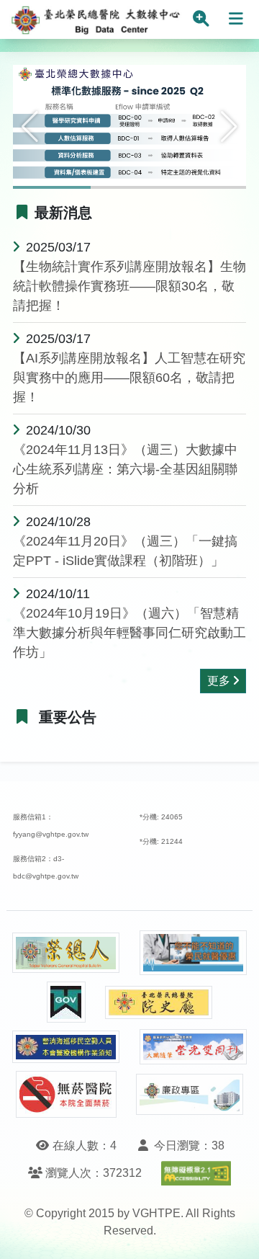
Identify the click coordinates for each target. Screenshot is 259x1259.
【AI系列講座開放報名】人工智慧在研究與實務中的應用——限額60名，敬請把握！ (129, 377)
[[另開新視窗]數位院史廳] (159, 1003)
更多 (218, 681)
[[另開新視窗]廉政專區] (190, 1095)
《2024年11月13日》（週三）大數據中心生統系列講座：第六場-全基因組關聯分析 (125, 469)
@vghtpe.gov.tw (61, 834)
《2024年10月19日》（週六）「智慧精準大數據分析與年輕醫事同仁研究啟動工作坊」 (129, 632)
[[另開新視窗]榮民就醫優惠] (193, 953)
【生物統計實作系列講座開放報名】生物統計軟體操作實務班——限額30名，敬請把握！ (129, 286)
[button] (30, 127)
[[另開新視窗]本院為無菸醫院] (66, 1094)
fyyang (24, 834)
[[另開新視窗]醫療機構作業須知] (66, 1047)
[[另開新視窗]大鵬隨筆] (193, 1046)
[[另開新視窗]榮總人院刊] (66, 953)
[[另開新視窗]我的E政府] (66, 1002)
